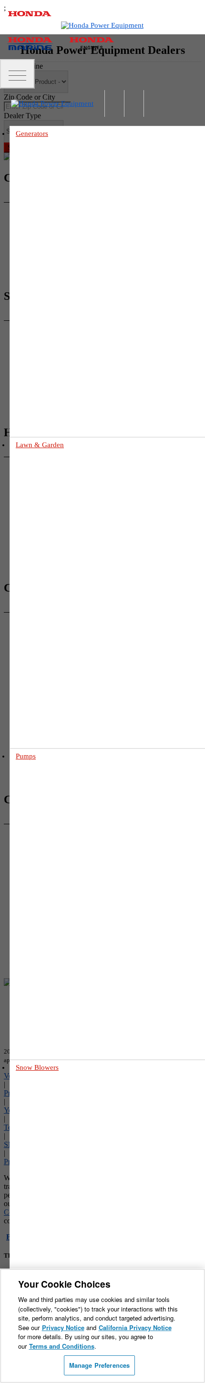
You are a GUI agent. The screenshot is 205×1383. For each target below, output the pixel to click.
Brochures (45, 706)
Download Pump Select (62, 985)
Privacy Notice (63, 1327)
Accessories (47, 351)
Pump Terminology (57, 963)
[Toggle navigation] (17, 74)
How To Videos (32, 418)
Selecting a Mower (56, 583)
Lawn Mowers (34, 466)
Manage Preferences (99, 1365)
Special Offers (50, 717)
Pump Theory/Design (59, 974)
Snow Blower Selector (60, 1249)
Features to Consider (58, 1227)
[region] (102, 1326)
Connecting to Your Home (66, 318)
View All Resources (57, 739)
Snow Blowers (37, 1067)
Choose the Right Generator (68, 307)
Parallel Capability (56, 340)
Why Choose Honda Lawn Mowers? (78, 594)
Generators (32, 133)
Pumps (26, 756)
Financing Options (56, 728)
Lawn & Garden (40, 445)
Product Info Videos (38, 407)
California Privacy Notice (135, 1327)
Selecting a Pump (54, 941)
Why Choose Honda (58, 930)
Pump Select (48, 996)
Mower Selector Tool (59, 572)
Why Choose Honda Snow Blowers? (78, 1238)
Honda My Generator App (65, 362)
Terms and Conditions (61, 1346)
